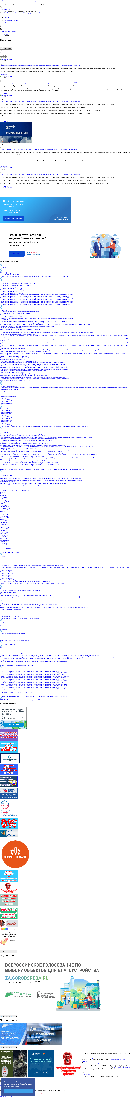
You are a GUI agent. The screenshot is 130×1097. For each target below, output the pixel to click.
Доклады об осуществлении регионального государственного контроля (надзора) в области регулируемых (32, 583)
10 (10, 188)
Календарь (7, 19)
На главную (87, 1074)
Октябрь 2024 (4, 524)
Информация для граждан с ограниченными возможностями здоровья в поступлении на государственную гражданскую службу (39, 610)
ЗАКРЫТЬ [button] (18, 1091)
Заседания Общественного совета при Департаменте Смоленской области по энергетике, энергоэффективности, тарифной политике (40, 478)
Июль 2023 (3, 505)
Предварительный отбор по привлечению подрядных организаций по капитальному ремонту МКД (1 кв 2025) (33, 673)
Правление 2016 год (6, 421)
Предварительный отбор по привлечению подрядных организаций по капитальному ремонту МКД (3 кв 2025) (33, 682)
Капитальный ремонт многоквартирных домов (14, 356)
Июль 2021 (3, 498)
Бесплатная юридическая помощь (10, 315)
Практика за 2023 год (6, 573)
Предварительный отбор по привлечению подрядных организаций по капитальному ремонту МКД (30, 671)
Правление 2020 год (6, 415)
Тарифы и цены (5, 629)
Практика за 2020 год (6, 578)
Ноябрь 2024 (4, 529)
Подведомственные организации (10, 274)
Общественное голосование (8, 648)
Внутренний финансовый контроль (10, 559)
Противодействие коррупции (9, 589)
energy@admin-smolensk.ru (33, 13)
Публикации (4, 319)
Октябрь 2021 (4, 503)
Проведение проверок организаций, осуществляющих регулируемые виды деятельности (27, 326)
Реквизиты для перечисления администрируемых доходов (17, 665)
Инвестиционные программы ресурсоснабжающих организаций (19, 311)
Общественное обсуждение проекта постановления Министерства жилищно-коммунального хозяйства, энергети (34, 465)
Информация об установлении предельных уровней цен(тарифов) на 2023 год (23, 461)
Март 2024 (3, 511)
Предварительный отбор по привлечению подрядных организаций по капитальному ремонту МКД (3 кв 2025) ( (34, 684)
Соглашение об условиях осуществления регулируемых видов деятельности (23, 370)
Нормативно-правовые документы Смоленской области (17, 285)
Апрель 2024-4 (4, 518)
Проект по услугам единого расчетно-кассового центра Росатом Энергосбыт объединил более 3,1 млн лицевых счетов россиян (38, 149)
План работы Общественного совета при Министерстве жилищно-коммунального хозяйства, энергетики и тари (34, 485)
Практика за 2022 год (6, 575)
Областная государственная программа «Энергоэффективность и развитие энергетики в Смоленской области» (33, 321)
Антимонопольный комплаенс (9, 644)
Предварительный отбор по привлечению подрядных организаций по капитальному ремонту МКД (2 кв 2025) (33, 681)
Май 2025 (3, 537)
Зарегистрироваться (6, 1096)
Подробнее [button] (15, 1086)
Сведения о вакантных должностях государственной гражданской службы (22, 606)
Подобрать (3, 57)
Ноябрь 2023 (4, 510)
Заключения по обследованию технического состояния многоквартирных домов (24, 375)
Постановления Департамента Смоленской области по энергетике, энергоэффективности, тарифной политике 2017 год (36, 302)
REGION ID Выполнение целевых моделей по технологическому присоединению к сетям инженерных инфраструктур (36, 450)
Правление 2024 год (6, 401)
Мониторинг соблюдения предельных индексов (14, 640)
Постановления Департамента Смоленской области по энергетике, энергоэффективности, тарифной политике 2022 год (36, 294)
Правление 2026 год (6, 398)
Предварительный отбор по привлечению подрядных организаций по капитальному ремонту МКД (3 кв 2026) (33, 689)
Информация (4, 432)
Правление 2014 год (6, 425)
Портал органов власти (11, 20)
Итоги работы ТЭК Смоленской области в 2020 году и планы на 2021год (22, 456)
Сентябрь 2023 (4, 506)
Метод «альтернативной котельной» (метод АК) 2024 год (17, 359)
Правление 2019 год (6, 417)
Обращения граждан (6, 548)
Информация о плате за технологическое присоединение (17, 313)
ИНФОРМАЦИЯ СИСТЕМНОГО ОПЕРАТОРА (14, 490)
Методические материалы (8, 592)
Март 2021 (3, 492)
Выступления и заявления (8, 622)
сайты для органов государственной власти (104, 1063)
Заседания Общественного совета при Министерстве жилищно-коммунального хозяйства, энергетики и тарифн (34, 483)
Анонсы (6, 22)
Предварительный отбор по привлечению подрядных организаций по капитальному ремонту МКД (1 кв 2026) (33, 685)
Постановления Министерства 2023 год (12, 291)
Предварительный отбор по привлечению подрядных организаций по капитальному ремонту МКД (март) (32, 674)
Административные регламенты (10, 616)
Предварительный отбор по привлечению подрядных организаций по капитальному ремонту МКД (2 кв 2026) (33, 687)
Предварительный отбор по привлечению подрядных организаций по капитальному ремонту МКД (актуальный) (34, 676)
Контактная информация (7, 481)
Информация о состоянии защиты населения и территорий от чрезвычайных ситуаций (26, 323)
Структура (3, 267)
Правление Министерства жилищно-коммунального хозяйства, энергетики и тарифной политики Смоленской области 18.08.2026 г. (40, 65)
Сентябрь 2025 (4, 540)
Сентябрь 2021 (4, 502)
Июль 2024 (3, 521)
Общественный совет (6, 475)
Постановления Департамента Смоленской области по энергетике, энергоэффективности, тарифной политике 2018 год (36, 301)
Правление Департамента (7, 409)
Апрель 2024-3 (4, 516)
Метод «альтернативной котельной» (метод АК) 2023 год (17, 334)
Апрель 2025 (4, 535)
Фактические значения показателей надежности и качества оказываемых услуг (24, 435)
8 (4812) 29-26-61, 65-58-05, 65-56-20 (12, 13)
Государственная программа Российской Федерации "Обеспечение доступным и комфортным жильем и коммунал (34, 378)
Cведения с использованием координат (12, 372)
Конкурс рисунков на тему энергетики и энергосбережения (18, 448)
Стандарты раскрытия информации (10, 391)
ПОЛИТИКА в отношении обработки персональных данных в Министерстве (23, 700)
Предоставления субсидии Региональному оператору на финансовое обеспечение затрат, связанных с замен (32, 377)
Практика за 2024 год (6, 572)
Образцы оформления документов (10, 609)
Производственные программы (9, 331)
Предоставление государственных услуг (12, 316)
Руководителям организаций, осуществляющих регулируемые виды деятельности (25, 434)
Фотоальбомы (4, 625)
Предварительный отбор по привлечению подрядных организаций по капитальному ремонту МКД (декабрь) (33, 679)
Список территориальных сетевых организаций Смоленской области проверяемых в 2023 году (29, 462)
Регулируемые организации (8, 386)
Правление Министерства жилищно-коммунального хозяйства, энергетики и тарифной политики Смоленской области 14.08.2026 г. (40, 101)
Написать (17, 254)
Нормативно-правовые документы (10, 282)
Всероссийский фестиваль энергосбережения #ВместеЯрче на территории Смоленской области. (29, 438)
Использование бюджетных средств (11, 327)
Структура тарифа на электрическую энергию (14, 442)
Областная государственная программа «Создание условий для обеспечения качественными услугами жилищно (34, 366)
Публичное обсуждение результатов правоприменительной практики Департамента (25, 581)
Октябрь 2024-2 (4, 526)
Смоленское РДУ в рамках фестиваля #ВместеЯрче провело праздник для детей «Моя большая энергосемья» (33, 445)
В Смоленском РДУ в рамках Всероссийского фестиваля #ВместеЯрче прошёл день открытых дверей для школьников (36, 453)
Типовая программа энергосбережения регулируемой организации (20, 329)
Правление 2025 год (6, 400)
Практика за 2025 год (6, 570)
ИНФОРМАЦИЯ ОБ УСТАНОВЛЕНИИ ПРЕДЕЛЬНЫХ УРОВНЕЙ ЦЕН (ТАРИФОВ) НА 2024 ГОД (31, 464)
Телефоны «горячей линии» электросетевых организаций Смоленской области (24, 443)
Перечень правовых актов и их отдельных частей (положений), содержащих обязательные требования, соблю (33, 696)
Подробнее (3, 74)
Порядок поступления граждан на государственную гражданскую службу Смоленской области (28, 604)
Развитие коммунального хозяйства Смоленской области (17, 358)
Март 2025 (3, 533)
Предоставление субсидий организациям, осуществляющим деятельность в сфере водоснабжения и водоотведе (33, 364)
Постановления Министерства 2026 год (12, 287)
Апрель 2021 (4, 494)
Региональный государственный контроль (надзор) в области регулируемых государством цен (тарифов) (31, 565)
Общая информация (6, 273)
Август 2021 (4, 500)
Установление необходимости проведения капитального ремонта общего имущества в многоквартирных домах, (34, 369)
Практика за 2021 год (6, 576)
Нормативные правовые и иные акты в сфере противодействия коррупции (22, 590)
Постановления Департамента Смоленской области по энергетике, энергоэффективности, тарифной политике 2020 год (36, 298)
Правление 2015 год (6, 423)
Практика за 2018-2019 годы (8, 580)
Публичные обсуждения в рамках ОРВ (12, 653)
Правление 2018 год (6, 418)
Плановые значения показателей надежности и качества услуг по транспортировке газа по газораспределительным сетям (36, 318)
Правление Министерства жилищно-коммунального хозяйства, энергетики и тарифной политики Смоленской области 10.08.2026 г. (40, 174)
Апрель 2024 (4, 513)
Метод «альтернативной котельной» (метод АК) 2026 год (17, 380)
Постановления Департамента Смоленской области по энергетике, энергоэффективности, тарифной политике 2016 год (36, 304)
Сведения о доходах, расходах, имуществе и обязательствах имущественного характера (26, 595)
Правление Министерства (8, 396)
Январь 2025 (4, 532)
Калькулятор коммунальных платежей (11, 637)
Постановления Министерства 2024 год (12, 290)
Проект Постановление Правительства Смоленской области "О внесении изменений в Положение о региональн (34, 661)
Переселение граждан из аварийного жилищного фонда (17, 692)
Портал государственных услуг (9, 552)
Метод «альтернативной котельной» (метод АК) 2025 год (17, 374)
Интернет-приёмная (6, 9)
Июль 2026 (3, 545)
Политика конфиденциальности (92, 1058)
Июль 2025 (3, 538)
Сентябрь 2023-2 (5, 508)
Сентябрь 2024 (4, 522)
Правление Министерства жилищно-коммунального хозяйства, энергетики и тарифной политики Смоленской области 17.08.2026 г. (40, 83)
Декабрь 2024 (4, 530)
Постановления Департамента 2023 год (12, 293)
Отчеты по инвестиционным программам (12, 348)
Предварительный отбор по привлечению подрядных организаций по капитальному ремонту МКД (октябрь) (33, 677)
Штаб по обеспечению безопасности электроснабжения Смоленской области (23, 351)
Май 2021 (3, 495)
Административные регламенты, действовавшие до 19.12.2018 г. (19, 618)
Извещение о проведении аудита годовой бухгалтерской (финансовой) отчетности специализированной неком (33, 367)
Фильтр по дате (7, 48)
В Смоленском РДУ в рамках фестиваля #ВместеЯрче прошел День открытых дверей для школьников (31, 451)
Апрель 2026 (4, 543)
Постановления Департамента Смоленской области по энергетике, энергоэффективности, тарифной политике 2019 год (36, 299)
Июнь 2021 (3, 497)
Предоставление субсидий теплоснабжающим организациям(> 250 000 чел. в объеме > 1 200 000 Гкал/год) (32, 362)
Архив (2, 660)
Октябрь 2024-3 (4, 527)
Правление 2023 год (6, 403)
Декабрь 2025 (4, 541)
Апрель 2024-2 (4, 514)
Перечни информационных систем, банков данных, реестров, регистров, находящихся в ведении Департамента (34, 276)
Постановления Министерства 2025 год (12, 288)
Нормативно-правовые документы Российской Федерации (18, 283)
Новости (6, 17)
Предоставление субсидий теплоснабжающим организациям (18, 361)
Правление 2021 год (6, 413)
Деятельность (4, 310)
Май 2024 (3, 519)
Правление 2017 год (6, 420)
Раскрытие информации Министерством (12, 633)
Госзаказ (2, 556)
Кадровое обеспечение (7, 603)
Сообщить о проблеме (13, 218)
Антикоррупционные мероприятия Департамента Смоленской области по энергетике (26, 440)
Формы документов (6, 593)
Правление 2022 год (6, 412)
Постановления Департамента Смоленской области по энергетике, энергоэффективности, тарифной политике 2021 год (36, 296)
